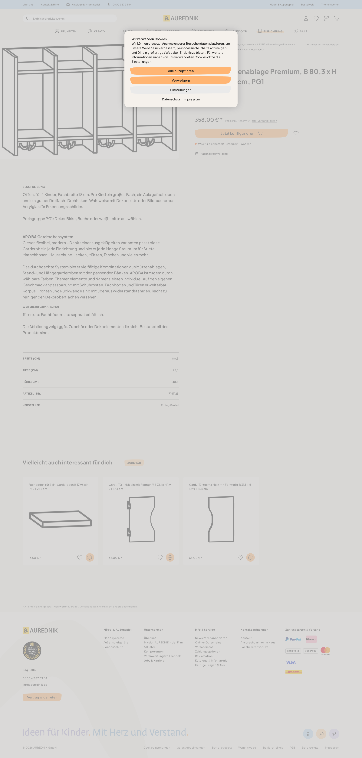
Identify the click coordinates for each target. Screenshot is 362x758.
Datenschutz (171, 99)
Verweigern (181, 80)
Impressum (192, 99)
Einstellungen (180, 90)
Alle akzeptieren (181, 71)
